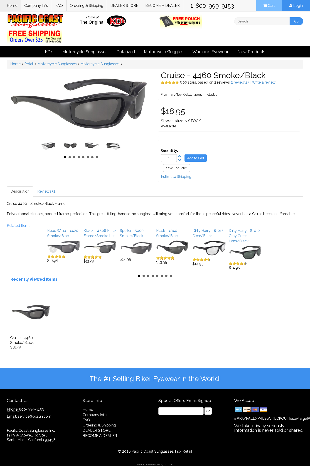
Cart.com (168, 464)
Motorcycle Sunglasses (85, 51)
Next (116, 146)
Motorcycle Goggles (163, 51)
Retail (29, 64)
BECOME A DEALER (162, 5)
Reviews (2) (47, 191)
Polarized (126, 51)
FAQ (59, 5)
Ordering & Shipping (86, 5)
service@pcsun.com (34, 416)
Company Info (36, 5)
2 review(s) (240, 82)
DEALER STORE (124, 5)
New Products (251, 51)
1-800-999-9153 (212, 5)
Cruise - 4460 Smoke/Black (22, 340)
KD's (49, 51)
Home (12, 5)
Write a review (264, 82)
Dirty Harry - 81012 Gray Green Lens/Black (244, 235)
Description (20, 191)
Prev (46, 146)
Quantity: (169, 150)
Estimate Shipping (176, 176)
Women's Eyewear (210, 51)
